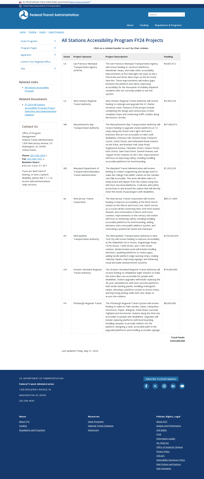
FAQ (23, 68)
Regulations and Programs (32, 430)
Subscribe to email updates (161, 378)
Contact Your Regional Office (35, 61)
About (130, 25)
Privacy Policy (163, 451)
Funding (144, 25)
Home (23, 32)
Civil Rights (161, 430)
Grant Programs (56, 32)
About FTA (24, 421)
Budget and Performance (168, 425)
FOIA (158, 434)
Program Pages (29, 47)
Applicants (26, 54)
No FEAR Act (162, 443)
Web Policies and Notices (168, 464)
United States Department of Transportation (41, 6)
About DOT (161, 421)
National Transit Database (100, 425)
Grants (42, 32)
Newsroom (93, 430)
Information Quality (165, 438)
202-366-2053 (37, 155)
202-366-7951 (34, 158)
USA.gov (160, 455)
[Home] (49, 15)
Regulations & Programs (168, 25)
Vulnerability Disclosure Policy (170, 460)
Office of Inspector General (169, 447)
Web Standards (163, 468)
